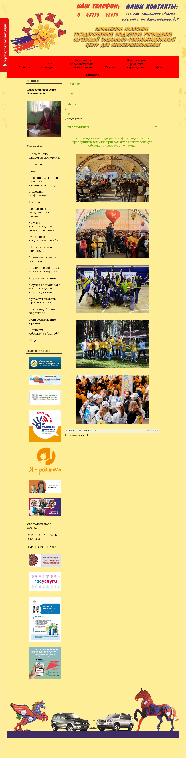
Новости (35, 164)
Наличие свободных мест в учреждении (44, 269)
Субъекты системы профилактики (42, 300)
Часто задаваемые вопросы (42, 259)
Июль (72, 104)
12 (69, 114)
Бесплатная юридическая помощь (39, 212)
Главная (25, 67)
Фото (160, 67)
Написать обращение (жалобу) (44, 331)
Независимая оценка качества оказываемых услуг (44, 181)
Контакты (93, 74)
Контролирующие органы (42, 321)
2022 (71, 94)
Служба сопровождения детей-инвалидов (42, 226)
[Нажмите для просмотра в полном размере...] (112, 178)
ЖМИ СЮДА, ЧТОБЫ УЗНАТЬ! (43, 536)
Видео (33, 171)
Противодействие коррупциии (42, 311)
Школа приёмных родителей (42, 248)
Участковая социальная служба (43, 238)
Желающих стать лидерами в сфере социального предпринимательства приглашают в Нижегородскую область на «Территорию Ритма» (112, 141)
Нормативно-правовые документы (44, 155)
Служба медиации (42, 278)
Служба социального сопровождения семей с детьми (44, 288)
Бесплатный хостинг (93, 720)
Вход (32, 340)
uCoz (93, 727)
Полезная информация (38, 193)
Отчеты (34, 202)
